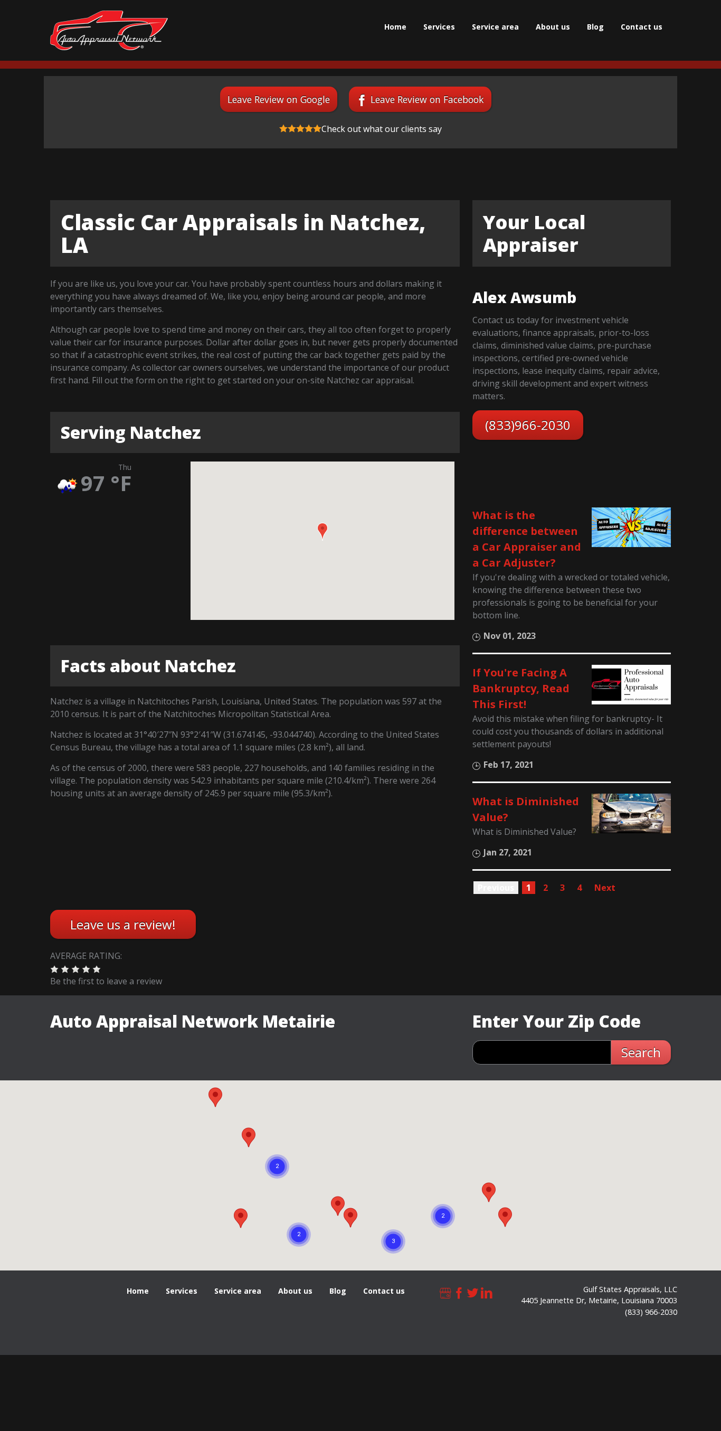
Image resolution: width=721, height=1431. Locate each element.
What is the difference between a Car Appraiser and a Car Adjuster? (526, 539)
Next (604, 887)
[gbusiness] (445, 1292)
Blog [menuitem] (595, 27)
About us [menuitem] (553, 27)
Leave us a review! (123, 924)
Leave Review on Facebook (427, 99)
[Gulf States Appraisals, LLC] (109, 30)
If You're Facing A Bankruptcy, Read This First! (521, 688)
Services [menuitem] (439, 27)
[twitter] (473, 1292)
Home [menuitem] (395, 27)
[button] (322, 532)
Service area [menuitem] (495, 27)
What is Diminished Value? (525, 809)
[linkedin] (486, 1292)
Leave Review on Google (278, 99)
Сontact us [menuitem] (641, 27)
